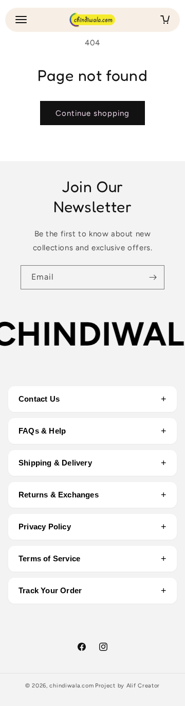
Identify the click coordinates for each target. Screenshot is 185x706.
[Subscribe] (152, 277)
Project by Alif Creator (127, 685)
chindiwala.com (71, 685)
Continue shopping (92, 113)
